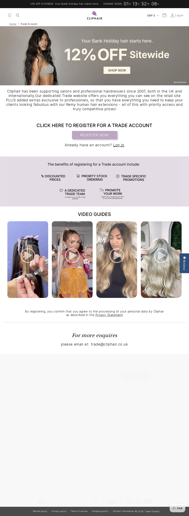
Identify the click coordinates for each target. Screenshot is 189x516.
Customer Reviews (110, 456)
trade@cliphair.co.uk (23, 423)
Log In (118, 145)
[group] (94, 55)
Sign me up (136, 376)
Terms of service (79, 511)
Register (103, 410)
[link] (94, 181)
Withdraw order (108, 469)
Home (12, 24)
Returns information (111, 430)
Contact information (123, 511)
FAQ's (102, 449)
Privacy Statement (109, 315)
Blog (146, 461)
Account (103, 404)
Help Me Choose (154, 415)
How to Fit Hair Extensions (152, 424)
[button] (10, 15)
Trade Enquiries (108, 443)
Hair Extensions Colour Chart (158, 406)
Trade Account (28, 24)
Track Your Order (109, 462)
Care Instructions (154, 455)
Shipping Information (112, 423)
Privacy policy (59, 511)
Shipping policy (100, 511)
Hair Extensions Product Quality (158, 435)
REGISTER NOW (94, 135)
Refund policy (40, 511)
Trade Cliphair (152, 511)
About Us (104, 436)
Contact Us (105, 417)
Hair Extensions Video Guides (157, 446)
